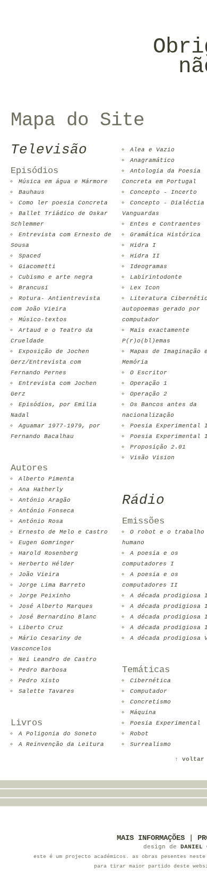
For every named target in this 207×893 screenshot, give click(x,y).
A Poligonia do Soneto (58, 734)
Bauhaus (32, 192)
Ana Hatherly (41, 489)
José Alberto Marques (56, 606)
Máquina (143, 712)
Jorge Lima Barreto (52, 585)
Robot (139, 734)
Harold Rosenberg (48, 553)
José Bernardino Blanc (58, 617)
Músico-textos (43, 319)
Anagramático (152, 160)
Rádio (143, 500)
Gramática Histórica (165, 234)
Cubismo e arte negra (56, 277)
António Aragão (45, 500)
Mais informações (151, 838)
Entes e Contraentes (165, 224)
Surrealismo (150, 744)
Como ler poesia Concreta (63, 203)
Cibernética (150, 680)
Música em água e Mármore (63, 181)
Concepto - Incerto (163, 192)
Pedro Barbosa (43, 670)
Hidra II (145, 256)
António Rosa (41, 521)
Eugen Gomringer (46, 542)
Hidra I (143, 245)
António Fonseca (46, 511)
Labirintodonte (156, 277)
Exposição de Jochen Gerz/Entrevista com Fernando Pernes (50, 362)
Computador (148, 691)
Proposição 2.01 (158, 447)
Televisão (49, 150)
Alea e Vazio (152, 150)
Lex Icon (145, 288)
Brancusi (33, 288)
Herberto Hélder (46, 564)
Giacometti (37, 266)
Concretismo (150, 702)
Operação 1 (148, 383)
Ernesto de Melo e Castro (63, 532)
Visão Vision (152, 457)
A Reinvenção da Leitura (61, 744)
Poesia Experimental (165, 723)
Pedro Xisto (39, 680)
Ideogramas (148, 266)
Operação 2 (148, 394)
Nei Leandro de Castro (58, 659)
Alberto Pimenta (46, 479)
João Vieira (39, 574)
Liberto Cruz (41, 627)
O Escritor (148, 373)
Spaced (30, 256)
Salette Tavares (46, 691)
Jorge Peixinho (45, 596)
